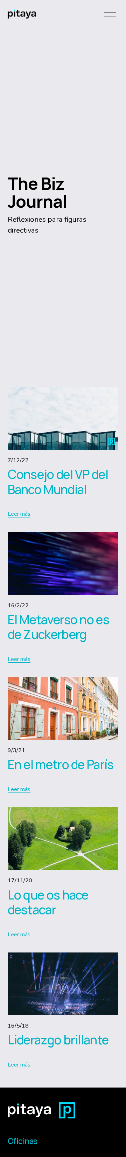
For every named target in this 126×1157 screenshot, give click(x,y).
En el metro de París (61, 764)
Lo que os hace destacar (48, 902)
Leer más (19, 514)
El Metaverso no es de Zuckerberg (58, 627)
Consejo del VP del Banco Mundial (58, 482)
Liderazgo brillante (58, 1039)
